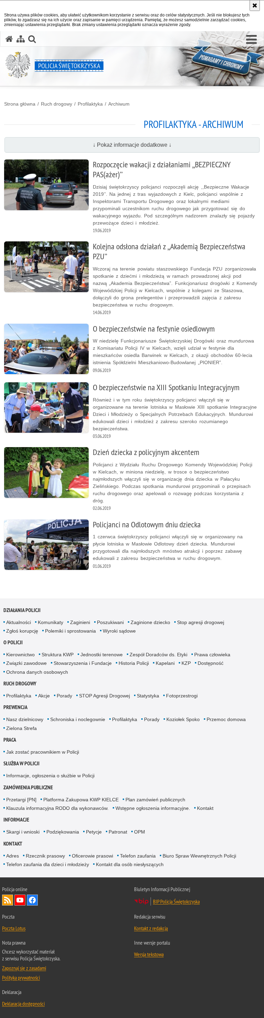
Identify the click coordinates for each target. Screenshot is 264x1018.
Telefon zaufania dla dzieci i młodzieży (47, 864)
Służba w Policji (21, 763)
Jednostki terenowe (101, 654)
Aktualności (18, 622)
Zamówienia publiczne (28, 787)
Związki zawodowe (26, 663)
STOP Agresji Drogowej (104, 695)
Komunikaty (50, 622)
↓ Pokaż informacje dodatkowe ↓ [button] (132, 145)
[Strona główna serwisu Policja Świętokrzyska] (9, 39)
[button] (251, 40)
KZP (186, 663)
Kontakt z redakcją (151, 928)
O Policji (13, 642)
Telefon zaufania (138, 856)
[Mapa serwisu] (20, 39)
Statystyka (148, 695)
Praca (9, 739)
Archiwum (119, 104)
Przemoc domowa (226, 719)
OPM (139, 832)
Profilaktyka (90, 104)
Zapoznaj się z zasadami (24, 968)
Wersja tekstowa (149, 954)
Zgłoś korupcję (22, 631)
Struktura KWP (58, 654)
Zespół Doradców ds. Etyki (158, 654)
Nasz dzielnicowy (24, 719)
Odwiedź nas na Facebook (32, 900)
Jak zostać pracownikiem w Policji (42, 752)
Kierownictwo (20, 654)
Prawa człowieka (212, 654)
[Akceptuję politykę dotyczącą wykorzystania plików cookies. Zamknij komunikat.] (255, 5)
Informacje (16, 819)
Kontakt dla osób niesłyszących (130, 864)
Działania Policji (22, 610)
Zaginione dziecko (150, 622)
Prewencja (15, 707)
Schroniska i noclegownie (77, 719)
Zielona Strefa (21, 728)
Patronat (118, 832)
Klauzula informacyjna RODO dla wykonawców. (57, 808)
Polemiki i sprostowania (70, 631)
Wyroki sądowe (119, 631)
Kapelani (165, 663)
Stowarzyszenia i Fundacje (83, 663)
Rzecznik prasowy (45, 856)
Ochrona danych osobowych (37, 672)
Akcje (44, 695)
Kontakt (205, 808)
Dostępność (210, 663)
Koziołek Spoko (183, 719)
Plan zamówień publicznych (155, 799)
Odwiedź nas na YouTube (19, 900)
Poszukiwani (110, 622)
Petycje (94, 832)
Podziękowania (62, 832)
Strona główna (19, 104)
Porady (64, 695)
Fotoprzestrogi (182, 695)
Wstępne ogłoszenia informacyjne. (153, 808)
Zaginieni (80, 622)
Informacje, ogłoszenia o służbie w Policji (50, 775)
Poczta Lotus (13, 928)
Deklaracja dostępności (23, 1003)
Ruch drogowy (56, 104)
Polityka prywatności (21, 977)
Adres (12, 856)
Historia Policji (134, 663)
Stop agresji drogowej (200, 622)
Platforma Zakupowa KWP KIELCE (81, 799)
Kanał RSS (7, 900)
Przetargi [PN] (21, 799)
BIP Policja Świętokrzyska (176, 901)
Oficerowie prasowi (92, 856)
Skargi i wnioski (23, 832)
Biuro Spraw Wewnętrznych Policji (199, 856)
